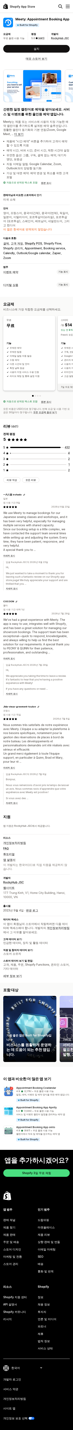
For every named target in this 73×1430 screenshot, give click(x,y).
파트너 (42, 1326)
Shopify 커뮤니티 (14, 1312)
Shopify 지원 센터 (15, 1297)
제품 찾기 (9, 1227)
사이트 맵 (9, 1408)
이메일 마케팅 (47, 1249)
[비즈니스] (38, 396)
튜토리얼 (9, 854)
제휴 (40, 1333)
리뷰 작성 (12, 480)
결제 (6, 243)
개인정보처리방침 (14, 842)
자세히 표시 (9, 555)
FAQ (6, 848)
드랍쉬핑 (43, 1220)
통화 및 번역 (46, 1271)
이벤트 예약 (10, 272)
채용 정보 (44, 1304)
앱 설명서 (9, 859)
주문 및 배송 (11, 1242)
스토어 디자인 (12, 1249)
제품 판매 (9, 1234)
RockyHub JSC (60, 38)
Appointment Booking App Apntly (36, 1107)
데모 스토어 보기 (36, 58)
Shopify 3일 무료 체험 (36, 1173)
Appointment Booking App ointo (35, 1127)
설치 (36, 48)
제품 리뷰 (44, 1234)
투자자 (42, 1312)
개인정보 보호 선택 (15, 1418)
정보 (40, 1297)
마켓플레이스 (46, 1227)
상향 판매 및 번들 (49, 1242)
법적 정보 (44, 1341)
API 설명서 (10, 1304)
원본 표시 (46, 182)
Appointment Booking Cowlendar (36, 1087)
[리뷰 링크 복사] (24, 494)
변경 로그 (32, 910)
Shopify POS (33, 243)
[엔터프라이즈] (40, 396)
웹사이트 (9, 887)
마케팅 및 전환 (12, 1256)
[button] (36, 1094)
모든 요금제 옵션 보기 (45, 412)
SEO (40, 1256)
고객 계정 (17, 243)
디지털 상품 (10, 285)
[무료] (33, 396)
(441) (41, 38)
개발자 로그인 (12, 1379)
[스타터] (35, 396)
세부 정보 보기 (12, 976)
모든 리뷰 (31, 480)
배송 (40, 1264)
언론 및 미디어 (47, 1319)
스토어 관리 (10, 1264)
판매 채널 (9, 1220)
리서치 (7, 1319)
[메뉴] (68, 6)
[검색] (60, 6)
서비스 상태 (45, 1348)
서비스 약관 (10, 1389)
